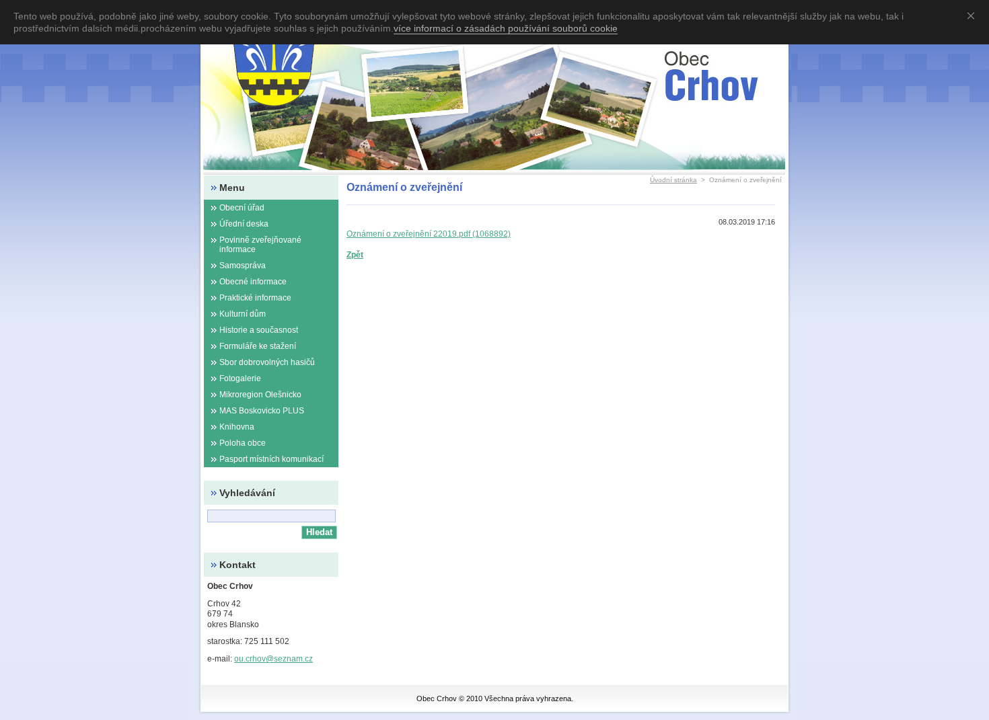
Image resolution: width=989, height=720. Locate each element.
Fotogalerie (240, 378)
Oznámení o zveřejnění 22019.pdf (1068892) (428, 234)
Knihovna (236, 427)
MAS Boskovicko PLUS (261, 410)
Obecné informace (253, 281)
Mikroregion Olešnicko (260, 394)
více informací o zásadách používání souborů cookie (506, 28)
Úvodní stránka (673, 180)
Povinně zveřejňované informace (260, 244)
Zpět (354, 254)
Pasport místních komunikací (271, 459)
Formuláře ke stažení (257, 346)
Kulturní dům (242, 314)
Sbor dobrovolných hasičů (267, 362)
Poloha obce (242, 443)
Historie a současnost (258, 330)
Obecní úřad (241, 207)
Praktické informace (255, 298)
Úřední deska (243, 224)
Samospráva (242, 265)
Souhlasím (973, 15)
